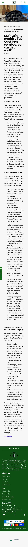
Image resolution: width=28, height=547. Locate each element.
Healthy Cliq (10, 528)
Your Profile (5, 482)
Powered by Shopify (20, 528)
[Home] (14, 2)
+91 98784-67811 (11, 506)
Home (6, 26)
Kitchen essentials (15, 26)
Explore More (6, 485)
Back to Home (6, 476)
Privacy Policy (6, 491)
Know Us (5, 479)
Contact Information (8, 497)
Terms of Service (7, 500)
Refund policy (6, 494)
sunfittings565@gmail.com (12, 508)
